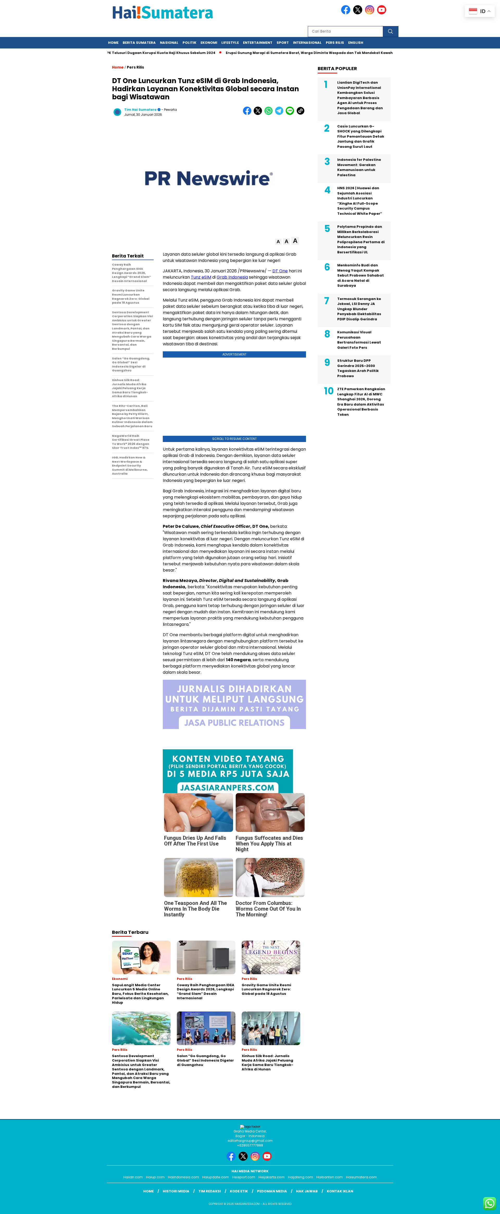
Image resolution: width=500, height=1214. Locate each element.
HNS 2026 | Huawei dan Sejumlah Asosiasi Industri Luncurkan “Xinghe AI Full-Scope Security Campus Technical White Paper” (359, 201)
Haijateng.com (300, 1177)
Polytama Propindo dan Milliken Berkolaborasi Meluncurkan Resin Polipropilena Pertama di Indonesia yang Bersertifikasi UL (361, 239)
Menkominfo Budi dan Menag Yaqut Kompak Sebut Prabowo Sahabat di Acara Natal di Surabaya (360, 275)
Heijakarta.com (272, 1177)
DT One (280, 271)
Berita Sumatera (139, 42)
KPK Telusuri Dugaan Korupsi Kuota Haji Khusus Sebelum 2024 (141, 53)
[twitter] (358, 13)
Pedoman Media (272, 1191)
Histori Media (176, 1191)
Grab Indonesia (232, 277)
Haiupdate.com (215, 1177)
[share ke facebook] (248, 114)
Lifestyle (230, 42)
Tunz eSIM (201, 277)
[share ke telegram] (280, 114)
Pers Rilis (335, 42)
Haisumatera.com (361, 1177)
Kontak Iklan (340, 1191)
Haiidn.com (133, 1177)
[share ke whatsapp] (269, 114)
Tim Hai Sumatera (140, 109)
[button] (278, 242)
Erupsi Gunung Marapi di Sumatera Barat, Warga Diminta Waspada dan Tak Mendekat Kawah (291, 53)
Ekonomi (209, 42)
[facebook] (346, 13)
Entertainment (257, 42)
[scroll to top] (480, 1206)
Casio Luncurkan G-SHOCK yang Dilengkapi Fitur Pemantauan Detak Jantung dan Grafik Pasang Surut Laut (360, 136)
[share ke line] (291, 114)
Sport (283, 42)
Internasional (307, 42)
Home (113, 42)
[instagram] (370, 13)
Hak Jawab (307, 1191)
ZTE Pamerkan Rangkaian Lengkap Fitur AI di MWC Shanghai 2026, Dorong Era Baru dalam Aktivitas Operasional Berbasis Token (361, 402)
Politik (189, 42)
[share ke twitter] (259, 114)
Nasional (169, 42)
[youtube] (382, 13)
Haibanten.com (329, 1177)
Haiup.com (155, 1177)
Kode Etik (239, 1191)
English (355, 42)
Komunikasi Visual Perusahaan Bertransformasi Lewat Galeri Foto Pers (359, 340)
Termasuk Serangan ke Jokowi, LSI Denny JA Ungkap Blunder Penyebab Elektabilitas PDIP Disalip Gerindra (359, 309)
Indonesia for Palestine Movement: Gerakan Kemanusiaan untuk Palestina (359, 167)
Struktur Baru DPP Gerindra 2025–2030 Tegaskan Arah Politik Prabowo (358, 368)
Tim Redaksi (209, 1191)
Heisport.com (243, 1177)
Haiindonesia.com (183, 1177)
